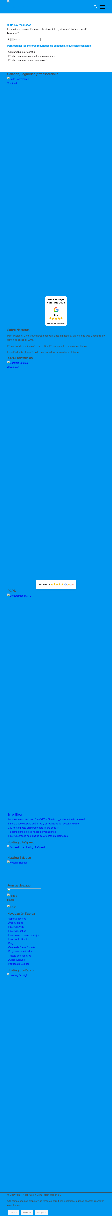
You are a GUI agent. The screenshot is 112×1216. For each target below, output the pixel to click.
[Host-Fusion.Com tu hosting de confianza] (18, 6)
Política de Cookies (18, 963)
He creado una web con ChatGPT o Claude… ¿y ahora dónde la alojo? (46, 819)
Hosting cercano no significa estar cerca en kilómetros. (38, 835)
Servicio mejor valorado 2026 (56, 301)
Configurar (41, 1212)
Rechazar (27, 1212)
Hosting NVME (16, 926)
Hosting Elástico (17, 931)
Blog (10, 943)
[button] (56, 584)
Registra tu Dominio (19, 939)
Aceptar (13, 1212)
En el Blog (14, 814)
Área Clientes (15, 922)
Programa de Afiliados (20, 951)
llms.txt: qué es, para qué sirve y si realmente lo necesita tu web (43, 823)
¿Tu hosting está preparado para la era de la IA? (34, 827)
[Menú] (101, 6)
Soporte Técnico (17, 918)
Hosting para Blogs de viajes (24, 935)
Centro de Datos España (21, 947)
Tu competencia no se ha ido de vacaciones (32, 831)
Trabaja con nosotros (19, 955)
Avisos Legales (16, 959)
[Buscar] (94, 6)
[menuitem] (94, 6)
